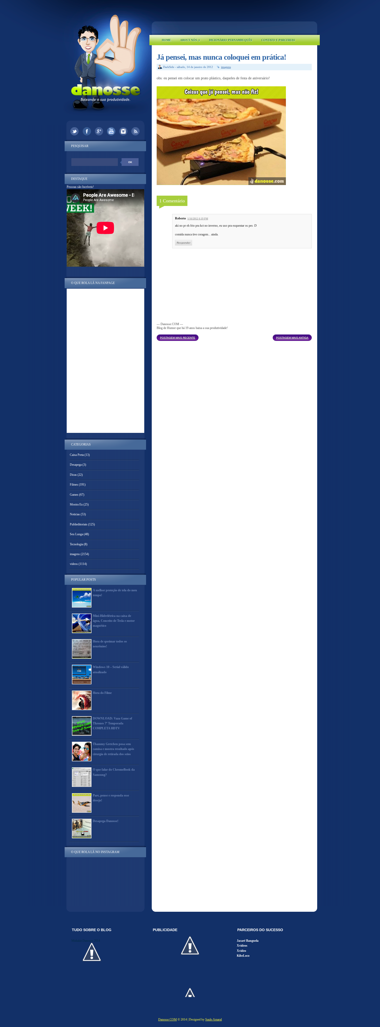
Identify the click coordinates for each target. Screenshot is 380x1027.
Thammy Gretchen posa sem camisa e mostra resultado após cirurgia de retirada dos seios (113, 749)
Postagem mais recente (177, 337)
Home (166, 40)
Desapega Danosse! (105, 821)
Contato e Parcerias (278, 40)
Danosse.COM (167, 1019)
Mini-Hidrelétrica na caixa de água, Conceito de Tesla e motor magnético (114, 620)
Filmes (74, 484)
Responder (184, 242)
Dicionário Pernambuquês (230, 40)
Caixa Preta (77, 455)
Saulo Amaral (213, 1019)
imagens (226, 66)
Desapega (76, 464)
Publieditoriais (78, 524)
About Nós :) (190, 40)
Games (74, 494)
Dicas (73, 475)
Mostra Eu (76, 504)
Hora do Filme (102, 693)
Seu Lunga (76, 534)
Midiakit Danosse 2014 (85, 940)
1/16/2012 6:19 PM (197, 218)
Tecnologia (76, 544)
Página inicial (235, 336)
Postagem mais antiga (292, 337)
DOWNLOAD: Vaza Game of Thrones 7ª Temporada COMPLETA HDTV (112, 723)
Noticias (75, 514)
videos (74, 564)
